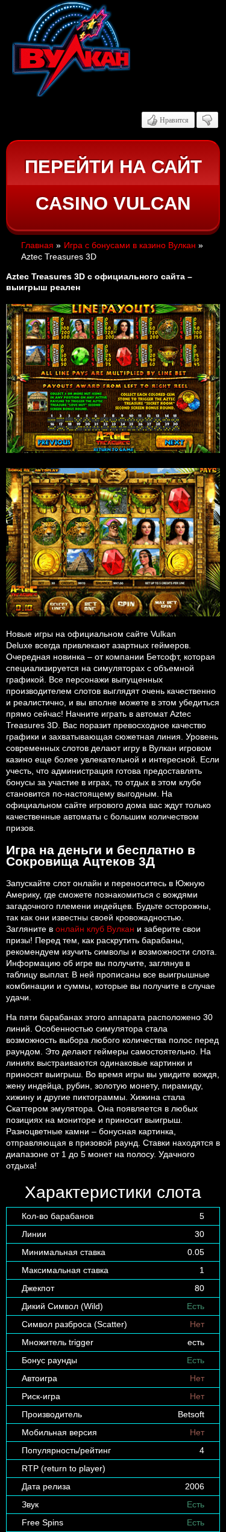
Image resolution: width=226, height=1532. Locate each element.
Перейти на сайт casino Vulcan (113, 185)
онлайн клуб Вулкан (94, 929)
